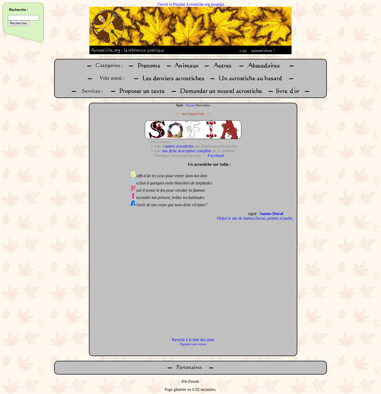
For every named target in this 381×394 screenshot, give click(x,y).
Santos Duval (271, 213)
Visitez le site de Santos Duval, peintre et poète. (255, 218)
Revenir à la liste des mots (193, 339)
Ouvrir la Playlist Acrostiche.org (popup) (190, 4)
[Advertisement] (108, 237)
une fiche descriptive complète (186, 151)
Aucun (190, 105)
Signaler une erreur (193, 344)
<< (177, 114)
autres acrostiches (179, 146)
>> (208, 114)
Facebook (216, 155)
